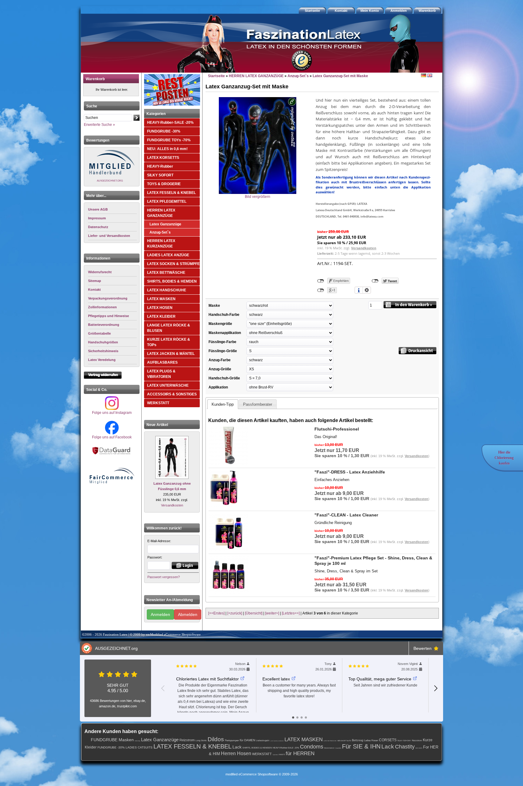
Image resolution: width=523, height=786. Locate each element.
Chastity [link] (405, 747)
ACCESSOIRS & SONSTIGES (172, 394)
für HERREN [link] (300, 753)
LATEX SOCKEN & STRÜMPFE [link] (277, 741)
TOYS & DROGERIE (164, 184)
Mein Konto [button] (369, 10)
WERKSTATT (158, 403)
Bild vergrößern (257, 197)
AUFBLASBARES (162, 362)
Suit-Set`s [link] (275, 754)
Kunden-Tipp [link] (223, 404)
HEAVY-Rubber (160, 166)
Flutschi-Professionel (336, 429)
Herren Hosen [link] (236, 753)
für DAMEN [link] (247, 740)
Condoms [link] (311, 747)
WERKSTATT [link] (262, 754)
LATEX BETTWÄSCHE (166, 272)
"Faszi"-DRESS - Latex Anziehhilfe (349, 472)
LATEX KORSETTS (163, 158)
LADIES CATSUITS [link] (139, 747)
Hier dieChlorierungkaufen (504, 457)
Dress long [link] (137, 741)
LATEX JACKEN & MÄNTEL (171, 354)
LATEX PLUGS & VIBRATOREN (161, 374)
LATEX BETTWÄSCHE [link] (330, 741)
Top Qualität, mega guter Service (379, 678)
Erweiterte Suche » (99, 125)
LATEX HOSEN (160, 308)
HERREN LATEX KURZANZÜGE (161, 243)
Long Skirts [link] (201, 740)
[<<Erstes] (216, 613)
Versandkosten (172, 505)
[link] (112, 272)
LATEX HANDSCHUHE (166, 290)
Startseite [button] (312, 10)
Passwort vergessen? (163, 577)
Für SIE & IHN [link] (361, 746)
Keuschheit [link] (338, 748)
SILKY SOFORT (160, 175)
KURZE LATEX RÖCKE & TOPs (168, 342)
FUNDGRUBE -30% (163, 131)
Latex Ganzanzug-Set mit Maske (340, 76)
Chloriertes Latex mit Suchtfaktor (207, 678)
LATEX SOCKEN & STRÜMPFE (173, 264)
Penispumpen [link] (232, 740)
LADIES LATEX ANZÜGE (168, 255)
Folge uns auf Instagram (112, 413)
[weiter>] (272, 613)
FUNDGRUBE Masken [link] (112, 739)
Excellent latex (276, 678)
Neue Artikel (157, 425)
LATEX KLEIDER (161, 316)
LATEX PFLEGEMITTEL (166, 201)
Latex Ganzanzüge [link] (160, 739)
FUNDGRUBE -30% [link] (111, 747)
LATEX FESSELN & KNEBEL (171, 193)
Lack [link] (237, 747)
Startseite (216, 76)
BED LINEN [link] (419, 748)
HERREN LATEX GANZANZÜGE (161, 213)
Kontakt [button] (341, 10)
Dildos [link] (216, 739)
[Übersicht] (253, 613)
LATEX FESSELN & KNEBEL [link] (192, 746)
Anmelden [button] (398, 10)
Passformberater (257, 404)
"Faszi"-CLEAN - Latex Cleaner (346, 515)
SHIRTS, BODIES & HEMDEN (172, 281)
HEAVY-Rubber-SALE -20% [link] (286, 748)
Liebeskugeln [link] (262, 740)
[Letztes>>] (291, 613)
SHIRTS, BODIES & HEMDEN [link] (257, 748)
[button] (428, 10)
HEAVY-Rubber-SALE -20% (170, 122)
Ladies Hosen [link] (371, 740)
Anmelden (160, 614)
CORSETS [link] (387, 740)
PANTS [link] (282, 754)
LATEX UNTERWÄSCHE (168, 385)
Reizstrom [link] (187, 740)
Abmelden (187, 614)
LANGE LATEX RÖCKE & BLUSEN (168, 328)
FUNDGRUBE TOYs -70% (169, 140)
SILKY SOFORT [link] (404, 741)
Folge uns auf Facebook (112, 437)
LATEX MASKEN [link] (304, 739)
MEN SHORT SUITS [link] (344, 741)
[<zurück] (234, 613)
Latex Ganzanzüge (165, 224)
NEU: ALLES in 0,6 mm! (167, 149)
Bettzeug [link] (357, 740)
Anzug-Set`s (160, 232)
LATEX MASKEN (161, 299)
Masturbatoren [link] (329, 748)
